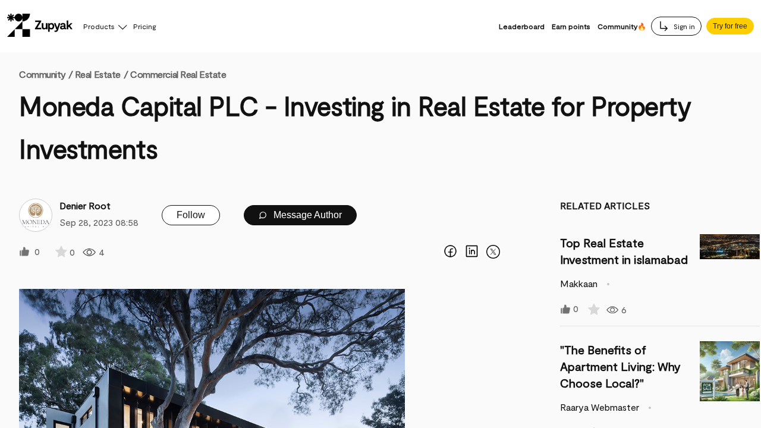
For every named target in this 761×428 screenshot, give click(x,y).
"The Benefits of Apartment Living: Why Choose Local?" (620, 366)
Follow (191, 215)
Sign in (683, 26)
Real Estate (98, 74)
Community (46, 74)
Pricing (144, 26)
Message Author (306, 215)
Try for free (730, 26)
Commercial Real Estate (178, 74)
